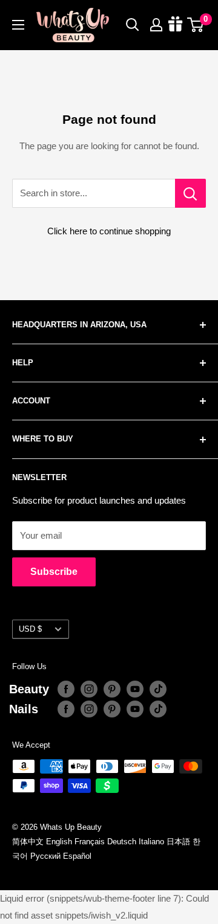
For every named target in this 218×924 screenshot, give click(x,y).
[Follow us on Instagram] (89, 689)
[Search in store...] (190, 193)
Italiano (151, 841)
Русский (45, 856)
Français (89, 841)
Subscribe (54, 571)
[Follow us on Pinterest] (112, 689)
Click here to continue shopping (109, 231)
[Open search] (132, 24)
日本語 (178, 841)
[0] (195, 25)
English (59, 841)
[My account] (156, 24)
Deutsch (121, 841)
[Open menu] (18, 25)
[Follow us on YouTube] (135, 689)
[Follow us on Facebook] (66, 689)
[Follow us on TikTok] (158, 689)
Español (77, 856)
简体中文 (28, 841)
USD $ (30, 629)
